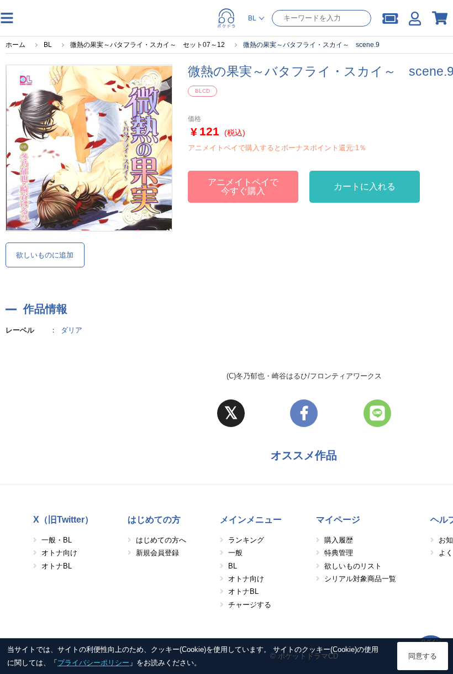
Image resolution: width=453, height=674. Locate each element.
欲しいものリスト (353, 566)
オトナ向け (59, 553)
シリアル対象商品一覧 (360, 579)
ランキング (246, 540)
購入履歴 (338, 540)
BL (232, 566)
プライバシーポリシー (93, 663)
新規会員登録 (157, 553)
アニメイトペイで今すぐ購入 (243, 186)
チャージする (249, 605)
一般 (235, 553)
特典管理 (338, 553)
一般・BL (56, 540)
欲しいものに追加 (44, 255)
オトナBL (56, 566)
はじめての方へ (161, 540)
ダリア (71, 330)
